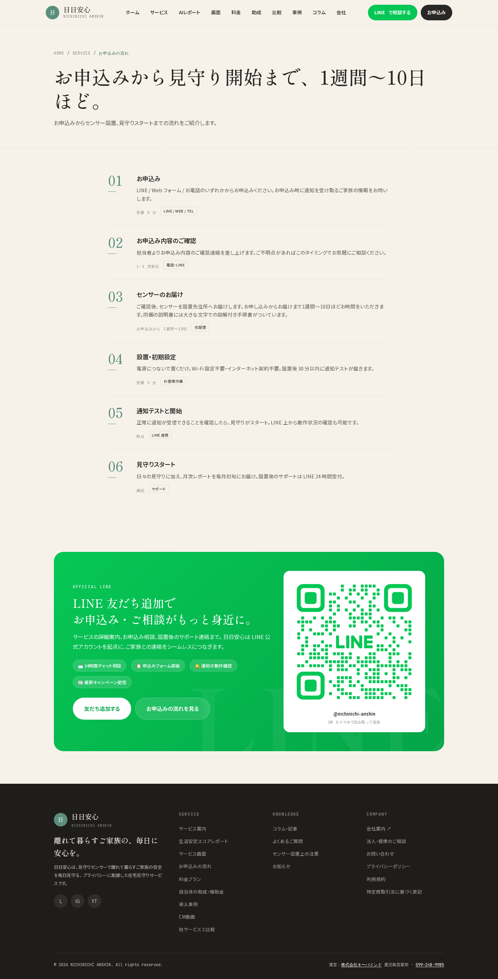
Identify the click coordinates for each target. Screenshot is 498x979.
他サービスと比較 (197, 929)
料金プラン (190, 879)
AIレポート (189, 12)
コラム (319, 12)
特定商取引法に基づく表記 (394, 891)
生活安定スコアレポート (203, 841)
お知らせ (282, 866)
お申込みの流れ (195, 866)
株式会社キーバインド (361, 964)
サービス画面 (192, 853)
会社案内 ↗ (379, 828)
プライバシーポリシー (389, 866)
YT (95, 901)
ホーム (132, 12)
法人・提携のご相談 (386, 841)
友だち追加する (102, 708)
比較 (277, 12)
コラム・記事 (285, 828)
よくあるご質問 (288, 841)
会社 (341, 12)
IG (77, 901)
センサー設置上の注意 (296, 853)
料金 (236, 12)
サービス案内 (192, 828)
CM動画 (187, 916)
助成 (256, 12)
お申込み (436, 12)
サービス (159, 12)
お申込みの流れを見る (172, 708)
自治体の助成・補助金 (201, 891)
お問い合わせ (380, 853)
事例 (297, 12)
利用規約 (376, 879)
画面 (216, 12)
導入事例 (188, 904)
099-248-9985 (430, 964)
